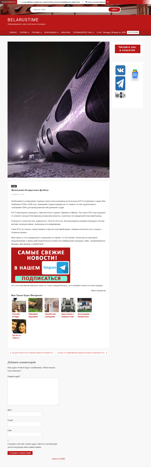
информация (50, 32)
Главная (13, 32)
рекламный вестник (82, 32)
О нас (99, 32)
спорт (14, 186)
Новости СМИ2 (58, 459)
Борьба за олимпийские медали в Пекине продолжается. (81, 353)
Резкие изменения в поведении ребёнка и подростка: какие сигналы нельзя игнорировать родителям (41, 2)
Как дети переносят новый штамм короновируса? (32, 353)
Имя (10, 410)
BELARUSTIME (23, 20)
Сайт (10, 430)
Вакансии (65, 32)
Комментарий (14, 376)
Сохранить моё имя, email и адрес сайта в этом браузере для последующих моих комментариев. (32, 445)
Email (10, 420)
